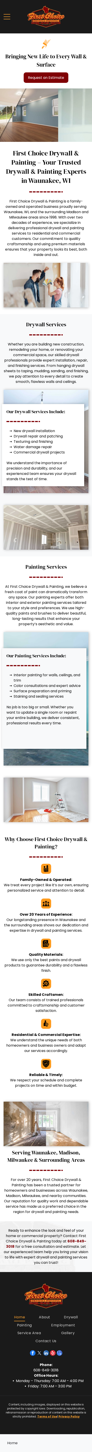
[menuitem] (19, 1317)
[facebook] (33, 1353)
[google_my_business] (59, 1353)
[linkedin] (46, 1353)
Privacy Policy (69, 1416)
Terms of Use (47, 1416)
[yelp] (53, 1353)
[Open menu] (7, 16)
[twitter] (39, 1353)
